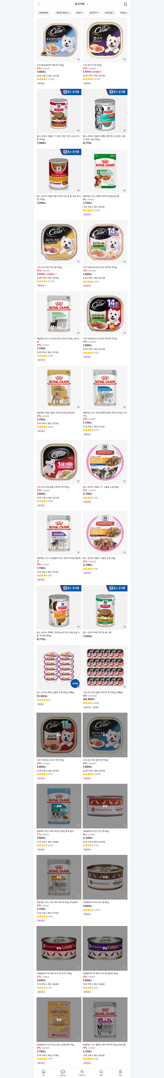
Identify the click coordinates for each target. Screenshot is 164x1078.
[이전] (39, 4)
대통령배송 (43, 12)
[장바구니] (125, 4)
